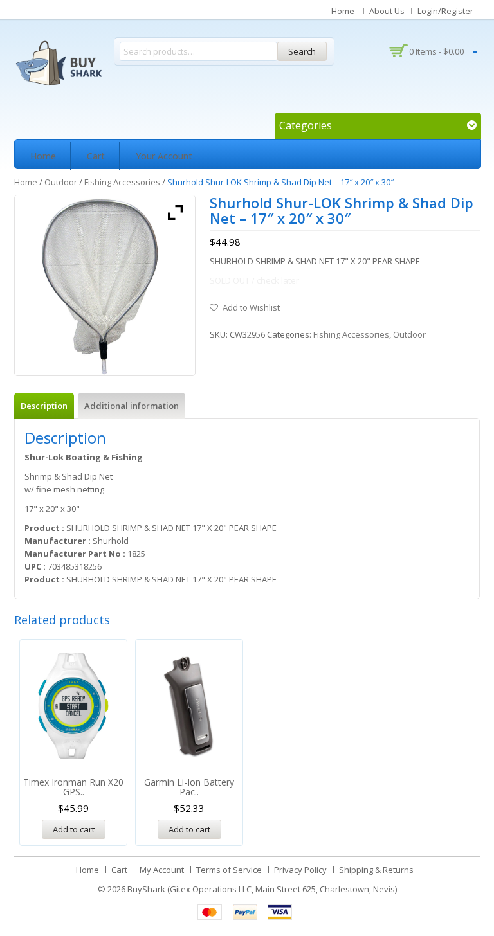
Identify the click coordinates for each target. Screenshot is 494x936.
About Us (387, 11)
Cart (96, 156)
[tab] (44, 406)
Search (302, 51)
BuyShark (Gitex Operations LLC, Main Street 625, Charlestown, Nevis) (262, 889)
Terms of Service (229, 870)
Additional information (131, 405)
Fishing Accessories (122, 182)
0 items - (436, 51)
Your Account (164, 156)
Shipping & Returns (376, 870)
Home (342, 11)
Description (44, 405)
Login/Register (445, 11)
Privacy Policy (300, 870)
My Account (162, 870)
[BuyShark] (58, 63)
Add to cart (74, 829)
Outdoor (60, 182)
